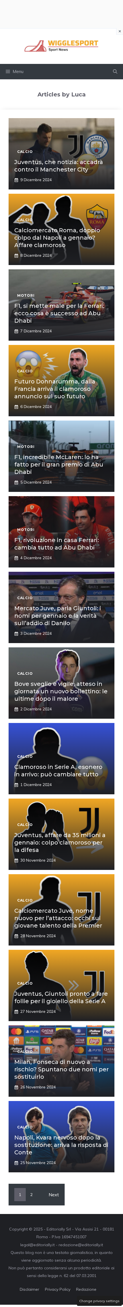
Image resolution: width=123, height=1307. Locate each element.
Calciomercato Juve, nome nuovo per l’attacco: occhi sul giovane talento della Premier (58, 918)
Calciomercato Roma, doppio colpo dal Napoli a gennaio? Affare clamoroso (57, 238)
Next (54, 1194)
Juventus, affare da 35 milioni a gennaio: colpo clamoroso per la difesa (60, 842)
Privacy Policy (57, 1289)
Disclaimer (29, 1289)
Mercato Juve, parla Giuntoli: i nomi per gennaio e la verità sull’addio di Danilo (57, 616)
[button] (115, 71)
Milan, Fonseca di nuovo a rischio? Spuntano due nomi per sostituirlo (61, 1069)
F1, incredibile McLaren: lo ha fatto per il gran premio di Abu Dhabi (58, 464)
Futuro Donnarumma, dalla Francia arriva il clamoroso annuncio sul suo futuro (54, 389)
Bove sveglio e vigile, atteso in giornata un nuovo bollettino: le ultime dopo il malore (61, 691)
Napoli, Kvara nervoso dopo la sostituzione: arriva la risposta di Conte (61, 1145)
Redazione (86, 1289)
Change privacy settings (99, 1301)
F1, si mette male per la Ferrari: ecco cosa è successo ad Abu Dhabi (59, 313)
